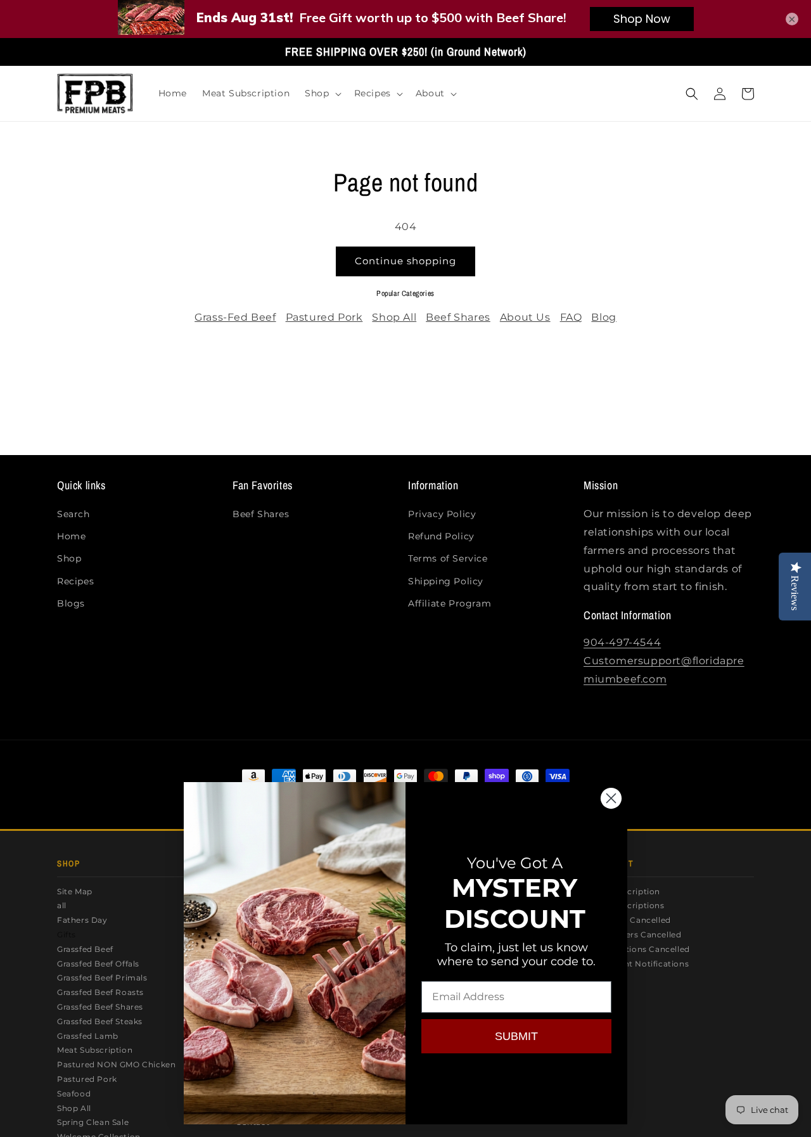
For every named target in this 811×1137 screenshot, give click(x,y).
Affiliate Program (449, 603)
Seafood (74, 1093)
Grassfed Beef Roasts (100, 992)
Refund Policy (441, 536)
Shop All (394, 317)
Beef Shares (458, 317)
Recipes (75, 581)
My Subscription (626, 891)
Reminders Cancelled (637, 934)
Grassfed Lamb (87, 1036)
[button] (321, 93)
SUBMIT (516, 1036)
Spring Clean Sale (93, 1122)
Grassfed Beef (85, 949)
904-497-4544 (622, 642)
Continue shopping (405, 261)
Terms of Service (448, 558)
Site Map (75, 891)
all (62, 905)
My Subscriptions (629, 905)
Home (71, 536)
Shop (69, 558)
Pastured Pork (324, 317)
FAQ (571, 317)
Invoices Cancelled (632, 920)
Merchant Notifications (641, 963)
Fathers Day (82, 920)
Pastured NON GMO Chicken (116, 1064)
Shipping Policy (445, 581)
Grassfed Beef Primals (102, 977)
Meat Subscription (94, 1050)
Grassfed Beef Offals (98, 963)
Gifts (66, 934)
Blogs (71, 603)
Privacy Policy (442, 514)
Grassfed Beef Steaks (100, 1021)
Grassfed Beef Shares (100, 1007)
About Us (525, 317)
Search (73, 514)
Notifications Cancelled (641, 949)
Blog (603, 317)
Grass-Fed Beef (235, 317)
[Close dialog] (611, 798)
